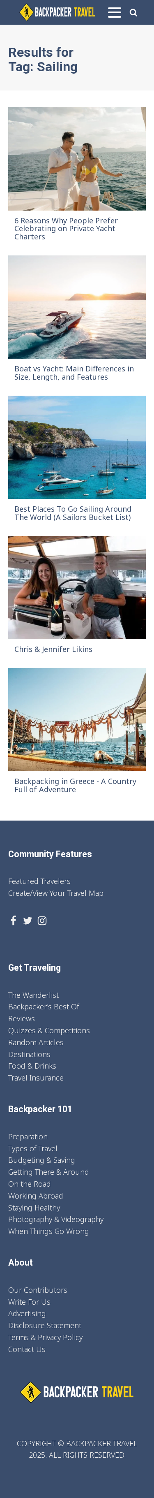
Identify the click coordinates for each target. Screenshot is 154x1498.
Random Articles (36, 1042)
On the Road (29, 1184)
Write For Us (29, 1302)
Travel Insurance (36, 1078)
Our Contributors (37, 1290)
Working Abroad (35, 1196)
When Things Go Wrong (48, 1231)
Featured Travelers (39, 881)
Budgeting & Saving (41, 1160)
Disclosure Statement (44, 1325)
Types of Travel (32, 1148)
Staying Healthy (34, 1208)
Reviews (21, 1018)
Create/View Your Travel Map (55, 893)
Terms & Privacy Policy (45, 1337)
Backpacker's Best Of (43, 1006)
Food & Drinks (32, 1066)
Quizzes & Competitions (49, 1030)
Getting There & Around (48, 1172)
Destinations (29, 1054)
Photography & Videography (55, 1219)
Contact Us (27, 1349)
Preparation (28, 1136)
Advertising (27, 1313)
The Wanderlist (33, 995)
